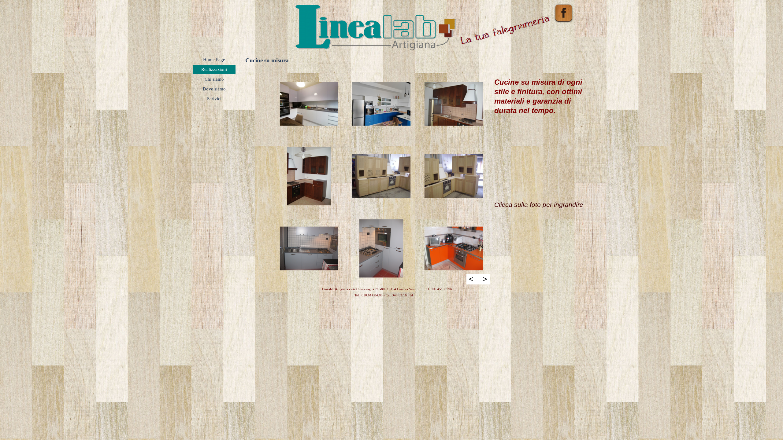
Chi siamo (214, 79)
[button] (309, 104)
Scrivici (214, 98)
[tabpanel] (539, 138)
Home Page (214, 59)
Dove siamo (214, 88)
